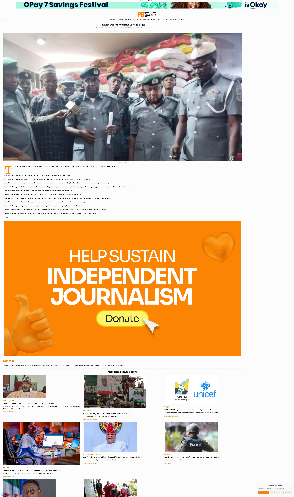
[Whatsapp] (10, 361)
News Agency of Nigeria (117, 31)
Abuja (166, 407)
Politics (120, 19)
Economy (146, 19)
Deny (275, 492)
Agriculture (8, 400)
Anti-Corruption (130, 19)
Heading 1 (7, 467)
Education (153, 19)
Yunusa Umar (168, 463)
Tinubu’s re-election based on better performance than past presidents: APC (32, 470)
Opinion (181, 19)
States (167, 454)
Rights (139, 19)
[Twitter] (7, 361)
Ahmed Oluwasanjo (8, 477)
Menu (15, 20)
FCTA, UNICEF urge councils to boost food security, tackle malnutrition (191, 410)
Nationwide (173, 19)
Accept (264, 492)
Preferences (286, 492)
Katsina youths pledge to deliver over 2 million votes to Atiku (106, 413)
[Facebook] (4, 361)
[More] (12, 361)
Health (160, 19)
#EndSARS (113, 19)
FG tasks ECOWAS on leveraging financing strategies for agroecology (29, 403)
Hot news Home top (92, 454)
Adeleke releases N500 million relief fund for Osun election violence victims (112, 457)
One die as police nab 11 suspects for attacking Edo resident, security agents (193, 457)
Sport (166, 19)
